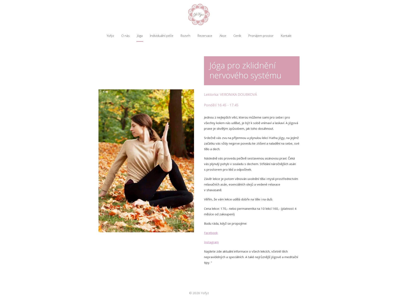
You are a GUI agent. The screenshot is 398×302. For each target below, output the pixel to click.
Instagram (211, 242)
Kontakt (286, 36)
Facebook (211, 233)
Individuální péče (161, 36)
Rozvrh (185, 36)
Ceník (237, 36)
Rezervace (205, 36)
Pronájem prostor (261, 36)
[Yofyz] (199, 15)
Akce (223, 36)
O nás (125, 36)
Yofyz (110, 36)
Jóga (140, 36)
